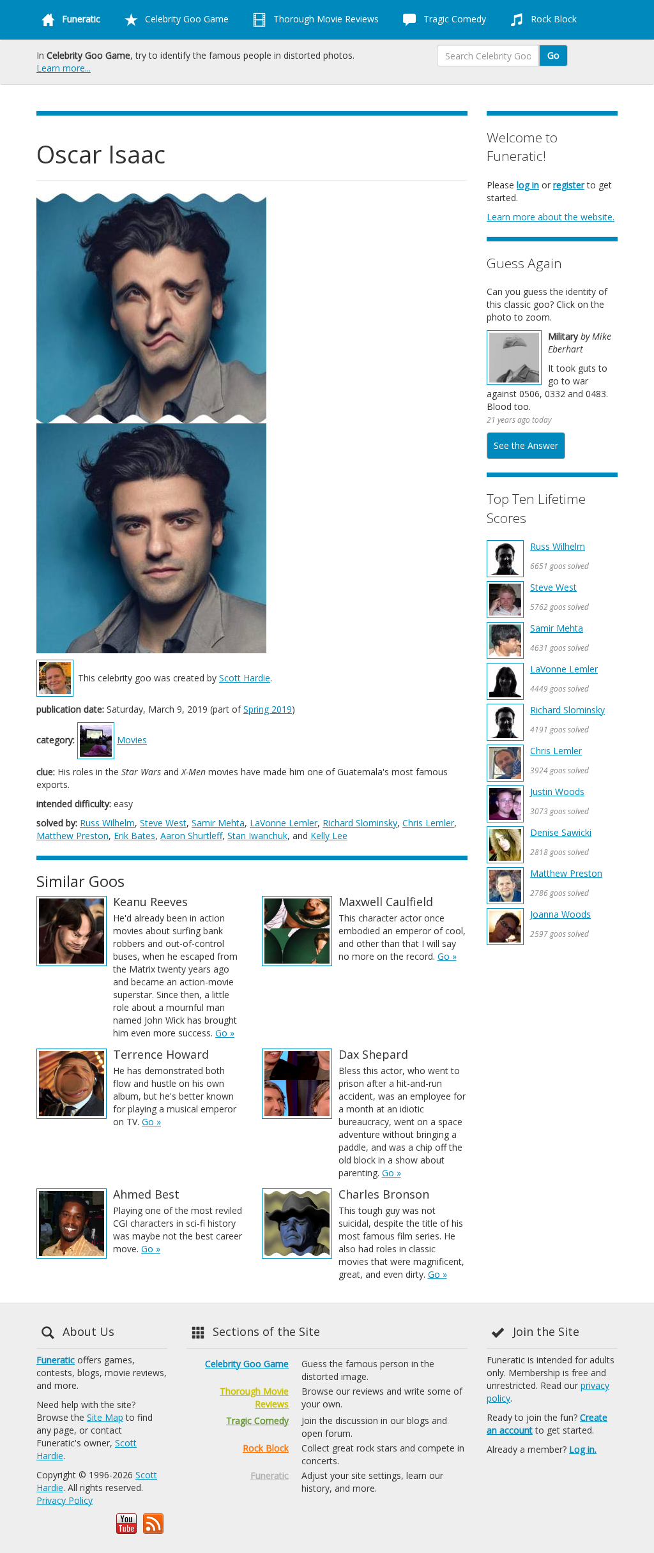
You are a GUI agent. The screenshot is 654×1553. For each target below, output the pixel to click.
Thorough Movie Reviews (325, 19)
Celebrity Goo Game (185, 19)
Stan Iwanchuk (257, 836)
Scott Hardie (244, 678)
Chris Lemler (428, 823)
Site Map (105, 1417)
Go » (224, 1033)
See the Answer (526, 445)
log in (528, 185)
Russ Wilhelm (107, 823)
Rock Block (552, 19)
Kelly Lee (328, 836)
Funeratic (55, 1360)
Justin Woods (557, 791)
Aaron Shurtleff (191, 836)
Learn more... (63, 68)
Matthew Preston (72, 836)
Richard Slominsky (360, 823)
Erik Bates (134, 836)
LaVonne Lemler (283, 823)
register (568, 185)
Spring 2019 (267, 709)
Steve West (163, 823)
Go (553, 55)
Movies (132, 740)
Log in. (583, 1449)
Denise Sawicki (560, 832)
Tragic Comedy (453, 19)
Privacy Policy (64, 1500)
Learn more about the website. (550, 217)
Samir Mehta (218, 823)
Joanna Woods (560, 914)
